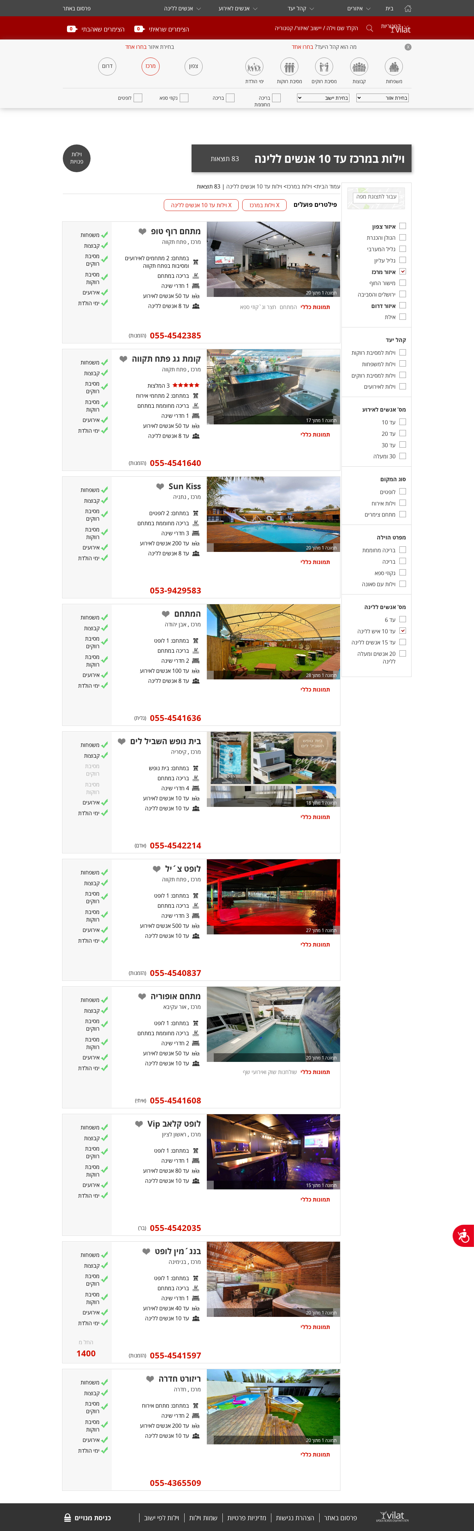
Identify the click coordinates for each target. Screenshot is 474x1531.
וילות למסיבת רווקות (374, 353)
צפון (193, 66)
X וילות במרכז (264, 205)
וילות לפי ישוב (161, 1517)
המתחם (187, 613)
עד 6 (390, 620)
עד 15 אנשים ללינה (374, 642)
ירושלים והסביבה (377, 294)
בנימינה (177, 1262)
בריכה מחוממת (262, 101)
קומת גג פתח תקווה (166, 358)
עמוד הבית (328, 186)
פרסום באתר (77, 8)
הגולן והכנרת (381, 237)
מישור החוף (383, 283)
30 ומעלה (384, 456)
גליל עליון (385, 260)
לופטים (125, 98)
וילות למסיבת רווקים (374, 375)
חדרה (180, 1389)
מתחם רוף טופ (176, 231)
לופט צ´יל (183, 868)
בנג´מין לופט (178, 1251)
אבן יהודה (175, 624)
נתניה (179, 497)
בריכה (218, 98)
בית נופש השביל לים (165, 741)
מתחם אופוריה (176, 996)
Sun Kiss (185, 486)
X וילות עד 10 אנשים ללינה (201, 205)
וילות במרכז (299, 186)
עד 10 (389, 422)
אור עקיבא (174, 1007)
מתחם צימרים (380, 514)
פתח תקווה (174, 242)
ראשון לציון (174, 1134)
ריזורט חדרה (180, 1378)
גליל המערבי (381, 249)
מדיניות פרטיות (246, 1517)
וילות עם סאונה (379, 584)
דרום (107, 66)
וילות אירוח (384, 503)
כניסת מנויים (93, 1517)
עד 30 (389, 445)
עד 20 (389, 434)
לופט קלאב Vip (174, 1123)
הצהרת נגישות (295, 1517)
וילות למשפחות (379, 364)
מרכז (150, 66)
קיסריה (178, 752)
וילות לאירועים (380, 386)
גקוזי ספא (169, 98)
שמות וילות (203, 1517)
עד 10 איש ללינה (376, 631)
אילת (390, 317)
